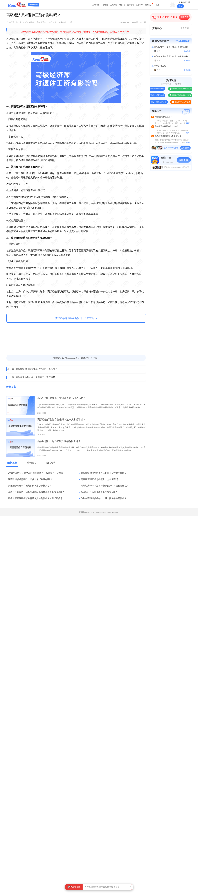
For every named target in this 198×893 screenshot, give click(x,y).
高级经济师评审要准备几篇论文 (168, 136)
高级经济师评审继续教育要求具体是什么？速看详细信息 (35, 498)
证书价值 (62, 22)
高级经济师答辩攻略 (151, 88)
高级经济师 (33, 4)
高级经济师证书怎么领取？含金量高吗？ (100, 479)
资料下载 (122, 5)
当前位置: (11, 22)
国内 (32, 22)
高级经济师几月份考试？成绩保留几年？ (59, 441)
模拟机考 (139, 5)
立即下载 (183, 160)
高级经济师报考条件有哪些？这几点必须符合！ (62, 398)
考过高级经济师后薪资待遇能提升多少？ (102, 887)
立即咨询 (184, 17)
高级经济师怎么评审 (163, 117)
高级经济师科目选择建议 (177, 95)
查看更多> (185, 28)
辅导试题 (53, 22)
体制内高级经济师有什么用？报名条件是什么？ (104, 498)
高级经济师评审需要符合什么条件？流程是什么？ (105, 485)
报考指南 (95, 5)
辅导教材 (130, 5)
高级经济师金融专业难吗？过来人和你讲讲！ (61, 419)
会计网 (18, 22)
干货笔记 (104, 5)
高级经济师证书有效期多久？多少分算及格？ (30, 485)
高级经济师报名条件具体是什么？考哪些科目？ (104, 473)
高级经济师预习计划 (154, 102)
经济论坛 (148, 5)
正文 (71, 22)
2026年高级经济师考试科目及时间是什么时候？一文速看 (35, 473)
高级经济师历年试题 (177, 102)
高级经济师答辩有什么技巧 (166, 126)
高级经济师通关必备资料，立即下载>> (76, 318)
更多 (157, 5)
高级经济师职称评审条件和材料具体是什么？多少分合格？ (36, 492)
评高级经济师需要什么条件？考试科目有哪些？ (31, 479)
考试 (26, 22)
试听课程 (113, 5)
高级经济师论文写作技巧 (150, 95)
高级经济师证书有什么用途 (178, 88)
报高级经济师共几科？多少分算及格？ (99, 492)
